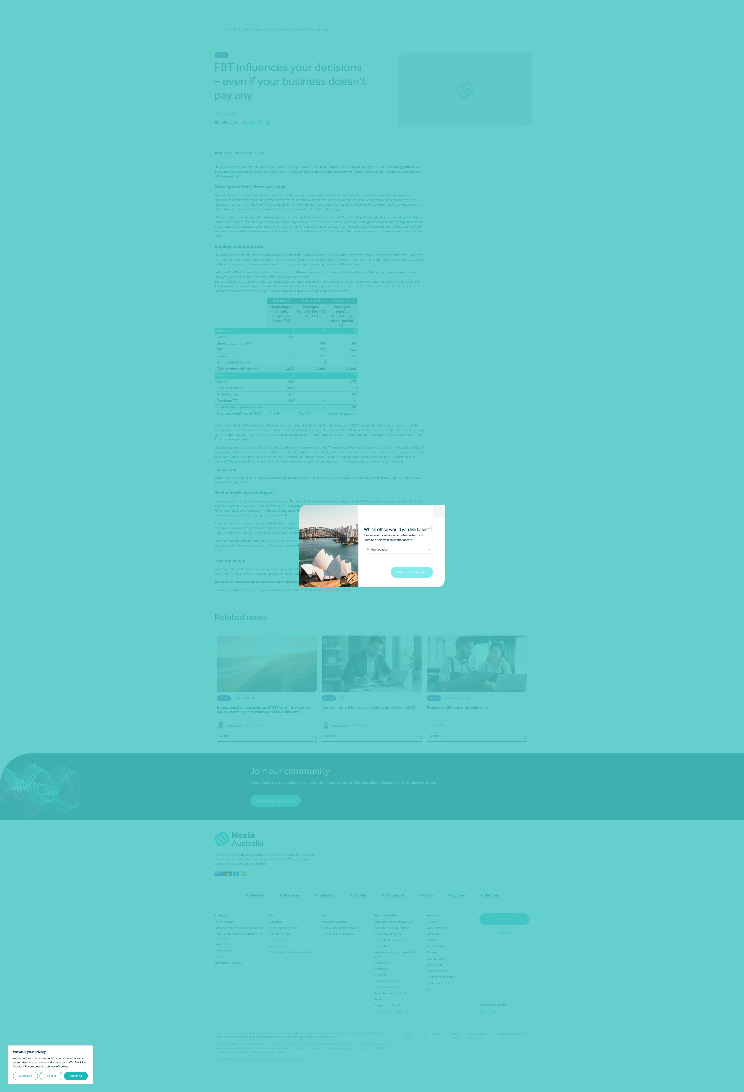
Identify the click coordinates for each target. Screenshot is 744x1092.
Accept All (76, 1075)
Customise (25, 1075)
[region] (50, 1064)
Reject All (51, 1075)
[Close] (439, 511)
